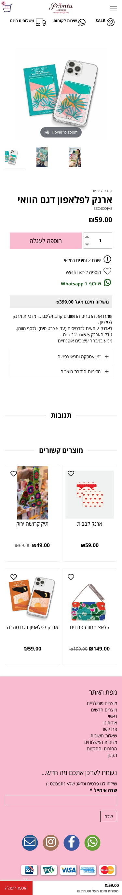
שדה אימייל (103, 790)
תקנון (112, 755)
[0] (8, 8)
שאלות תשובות (103, 736)
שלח (108, 816)
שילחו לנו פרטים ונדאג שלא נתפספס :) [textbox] (81, 784)
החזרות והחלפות (102, 749)
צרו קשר (109, 729)
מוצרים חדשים (104, 710)
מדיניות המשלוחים (100, 742)
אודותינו (110, 723)
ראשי (112, 716)
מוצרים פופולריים (102, 703)
